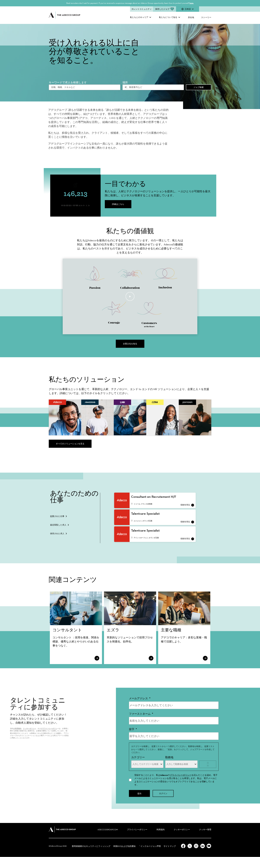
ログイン (163, 793)
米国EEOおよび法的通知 (124, 846)
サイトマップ (170, 846)
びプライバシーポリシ (49, 728)
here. (191, 3)
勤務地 (169, 757)
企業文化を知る (130, 343)
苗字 (133, 729)
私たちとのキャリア (139, 17)
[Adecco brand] (65, 417)
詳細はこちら (118, 204)
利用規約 (161, 829)
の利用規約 (17, 728)
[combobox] (153, 87)
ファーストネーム (141, 713)
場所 (125, 82)
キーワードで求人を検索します (68, 82)
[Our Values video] (130, 296)
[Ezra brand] (162, 417)
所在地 (191, 17)
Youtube (209, 846)
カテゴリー (138, 757)
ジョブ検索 (199, 87)
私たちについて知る (168, 17)
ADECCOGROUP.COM (108, 829)
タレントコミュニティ (141, 9)
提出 (139, 793)
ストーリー (206, 17)
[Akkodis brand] (97, 417)
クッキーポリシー (29, 728)
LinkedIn (202, 846)
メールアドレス (139, 698)
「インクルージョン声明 (149, 846)
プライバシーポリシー (180, 775)
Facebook (183, 846)
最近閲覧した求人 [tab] (58, 525)
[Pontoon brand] (195, 417)
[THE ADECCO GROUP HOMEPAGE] (62, 829)
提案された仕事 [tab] (57, 516)
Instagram (196, 846)
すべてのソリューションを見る (70, 443)
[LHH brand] (130, 417)
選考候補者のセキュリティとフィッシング (91, 846)
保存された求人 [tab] (57, 533)
